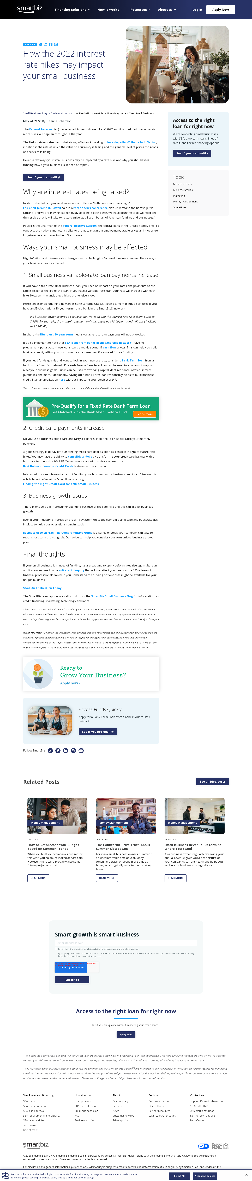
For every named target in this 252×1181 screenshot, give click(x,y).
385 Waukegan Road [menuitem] (202, 1110)
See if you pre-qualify (98, 732)
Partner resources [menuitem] (159, 1110)
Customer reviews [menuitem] (123, 1115)
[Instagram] (73, 750)
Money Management (185, 201)
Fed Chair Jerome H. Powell (42, 208)
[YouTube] (81, 750)
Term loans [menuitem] (29, 1125)
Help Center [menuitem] (197, 1120)
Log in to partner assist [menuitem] (162, 1115)
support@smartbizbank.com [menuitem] (207, 1101)
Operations (179, 207)
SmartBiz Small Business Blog (112, 596)
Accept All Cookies (205, 1176)
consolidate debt (80, 456)
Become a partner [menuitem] (159, 1101)
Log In (197, 10)
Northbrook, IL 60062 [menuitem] (202, 1115)
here (62, 379)
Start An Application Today (42, 588)
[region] (126, 1175)
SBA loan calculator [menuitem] (86, 1106)
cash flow (109, 347)
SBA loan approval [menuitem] (33, 1110)
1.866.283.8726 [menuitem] (199, 1106)
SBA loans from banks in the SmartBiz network (98, 343)
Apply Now (220, 10)
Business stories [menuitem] (84, 1120)
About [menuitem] (116, 1095)
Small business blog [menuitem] (86, 1110)
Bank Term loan (133, 360)
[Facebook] (50, 44)
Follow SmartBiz (34, 750)
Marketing (179, 195)
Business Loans (60, 113)
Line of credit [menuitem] (30, 1130)
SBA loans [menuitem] (29, 1101)
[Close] (246, 1174)
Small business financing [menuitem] (38, 1095)
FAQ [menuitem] (77, 1115)
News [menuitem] (116, 1110)
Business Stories (183, 190)
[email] (56, 44)
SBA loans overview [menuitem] (34, 1106)
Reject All (179, 1176)
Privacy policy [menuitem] (120, 1120)
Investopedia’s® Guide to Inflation (132, 142)
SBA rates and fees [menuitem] (34, 1120)
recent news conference (90, 208)
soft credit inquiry (71, 570)
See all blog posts (212, 781)
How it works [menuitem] (83, 1095)
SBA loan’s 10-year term (56, 334)
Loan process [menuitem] (83, 1101)
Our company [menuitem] (121, 1101)
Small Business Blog (35, 113)
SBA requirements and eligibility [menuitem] (41, 1115)
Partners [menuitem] (154, 1095)
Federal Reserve (40, 129)
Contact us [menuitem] (197, 1095)
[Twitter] (40, 44)
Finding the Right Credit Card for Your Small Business (61, 484)
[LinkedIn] (45, 44)
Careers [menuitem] (117, 1106)
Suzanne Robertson (58, 121)
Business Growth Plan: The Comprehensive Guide (57, 533)
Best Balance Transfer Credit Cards (48, 466)
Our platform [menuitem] (156, 1106)
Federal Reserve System (80, 226)
